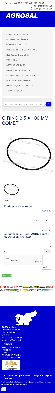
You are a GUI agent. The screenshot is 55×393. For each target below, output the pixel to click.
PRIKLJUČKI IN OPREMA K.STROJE (21, 49)
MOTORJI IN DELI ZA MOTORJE (20, 75)
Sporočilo (46, 230)
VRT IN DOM (12, 60)
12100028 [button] (6, 200)
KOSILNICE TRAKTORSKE (17, 80)
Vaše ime (46, 210)
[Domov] (28, 15)
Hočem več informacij (19, 384)
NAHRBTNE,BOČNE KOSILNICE (20, 85)
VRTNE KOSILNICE (14, 90)
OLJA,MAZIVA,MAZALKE (17, 44)
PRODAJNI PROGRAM (11, 347)
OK (4, 389)
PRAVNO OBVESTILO (11, 357)
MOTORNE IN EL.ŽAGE (16, 39)
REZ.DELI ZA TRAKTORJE (17, 55)
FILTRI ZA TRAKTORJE (16, 34)
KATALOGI (6, 350)
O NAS (5, 352)
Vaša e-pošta (43, 220)
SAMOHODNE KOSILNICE (17, 70)
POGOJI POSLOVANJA (11, 355)
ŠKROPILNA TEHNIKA (15, 65)
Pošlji (46, 267)
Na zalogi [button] (7, 275)
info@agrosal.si (45, 5)
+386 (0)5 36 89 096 (43, 8)
